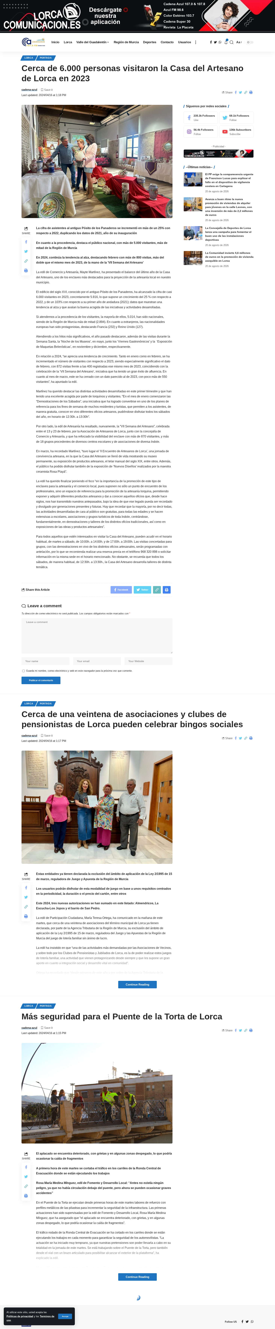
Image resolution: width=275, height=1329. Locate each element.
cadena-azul (29, 89)
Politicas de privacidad (20, 1316)
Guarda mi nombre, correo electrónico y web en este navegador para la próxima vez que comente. (79, 670)
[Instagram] (201, 132)
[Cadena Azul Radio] (33, 42)
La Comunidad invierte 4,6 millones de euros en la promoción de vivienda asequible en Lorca (229, 256)
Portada (46, 58)
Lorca (29, 58)
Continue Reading (137, 984)
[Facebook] (201, 118)
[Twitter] (236, 118)
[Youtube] (236, 132)
